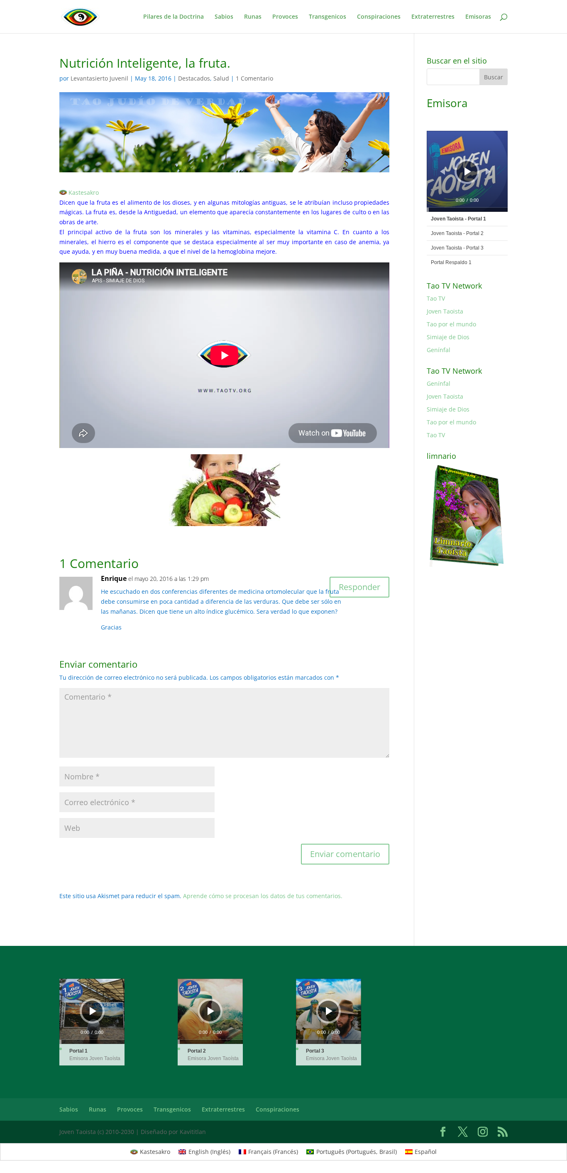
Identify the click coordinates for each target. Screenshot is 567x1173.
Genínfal (438, 350)
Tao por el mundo (451, 324)
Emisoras (478, 17)
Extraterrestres (433, 17)
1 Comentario (254, 78)
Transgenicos (327, 17)
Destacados (194, 78)
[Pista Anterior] (442, 171)
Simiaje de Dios (448, 337)
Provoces (285, 17)
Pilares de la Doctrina (173, 17)
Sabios (224, 17)
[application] (467, 171)
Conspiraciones (379, 17)
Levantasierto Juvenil (99, 78)
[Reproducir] (467, 171)
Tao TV (436, 298)
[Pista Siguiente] (488, 171)
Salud (221, 78)
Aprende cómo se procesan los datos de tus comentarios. (262, 896)
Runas (253, 17)
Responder (359, 587)
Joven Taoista (445, 311)
